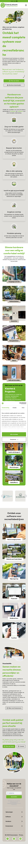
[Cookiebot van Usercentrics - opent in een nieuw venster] (19, 403)
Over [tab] (23, 407)
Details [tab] (14, 407)
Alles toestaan (14, 434)
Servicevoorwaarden (12, 803)
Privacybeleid (13, 802)
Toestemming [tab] (5, 407)
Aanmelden (14, 796)
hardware (13, 111)
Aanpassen (13, 439)
